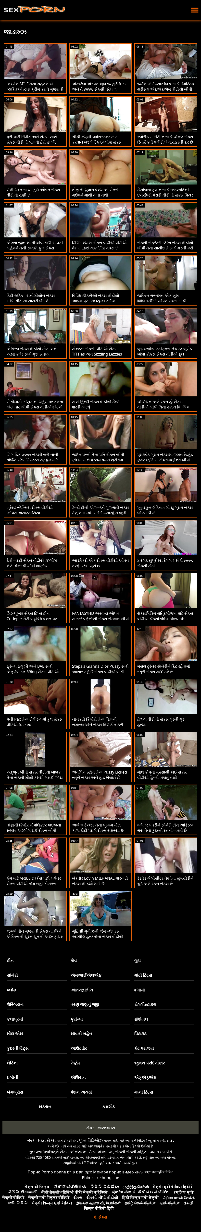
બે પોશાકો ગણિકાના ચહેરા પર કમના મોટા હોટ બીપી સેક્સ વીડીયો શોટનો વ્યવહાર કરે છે (35, 407)
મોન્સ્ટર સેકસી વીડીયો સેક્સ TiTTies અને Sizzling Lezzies (97, 351)
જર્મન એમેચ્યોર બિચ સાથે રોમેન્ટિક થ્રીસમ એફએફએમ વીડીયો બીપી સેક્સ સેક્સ (165, 89)
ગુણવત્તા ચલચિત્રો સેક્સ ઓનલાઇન (58, 1151)
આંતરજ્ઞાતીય (82, 990)
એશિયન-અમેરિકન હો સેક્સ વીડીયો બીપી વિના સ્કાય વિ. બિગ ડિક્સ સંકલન (163, 407)
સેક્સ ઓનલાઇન (100, 1128)
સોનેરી (12, 975)
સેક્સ (139, 1172)
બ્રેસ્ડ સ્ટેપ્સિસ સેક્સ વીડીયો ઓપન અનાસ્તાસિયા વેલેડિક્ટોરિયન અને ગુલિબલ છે (31, 513)
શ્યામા (139, 990)
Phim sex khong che (100, 1177)
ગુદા (137, 960)
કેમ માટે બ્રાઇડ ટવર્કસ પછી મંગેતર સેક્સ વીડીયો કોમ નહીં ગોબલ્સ (34, 880)
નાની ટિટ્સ (143, 1092)
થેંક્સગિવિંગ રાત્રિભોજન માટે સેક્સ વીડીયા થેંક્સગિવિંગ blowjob (165, 616)
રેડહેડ (75, 1063)
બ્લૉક (11, 990)
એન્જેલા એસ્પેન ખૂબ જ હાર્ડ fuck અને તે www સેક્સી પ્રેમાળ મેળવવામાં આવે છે (99, 89)
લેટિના (12, 1063)
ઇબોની (12, 1077)
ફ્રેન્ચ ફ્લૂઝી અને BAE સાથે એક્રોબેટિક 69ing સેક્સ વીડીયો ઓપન (33, 672)
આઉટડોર (79, 1048)
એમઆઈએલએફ (86, 975)
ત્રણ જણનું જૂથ (85, 1004)
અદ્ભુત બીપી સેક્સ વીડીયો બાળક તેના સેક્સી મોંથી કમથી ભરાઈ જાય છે (35, 777)
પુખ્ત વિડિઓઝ (91, 1140)
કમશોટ (108, 1106)
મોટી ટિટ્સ (143, 975)
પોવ (74, 960)
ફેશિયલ (141, 1019)
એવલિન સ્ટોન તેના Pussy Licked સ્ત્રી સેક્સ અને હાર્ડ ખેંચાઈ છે (99, 774)
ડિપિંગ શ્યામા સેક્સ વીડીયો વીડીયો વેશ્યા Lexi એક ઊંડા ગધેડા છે (99, 245)
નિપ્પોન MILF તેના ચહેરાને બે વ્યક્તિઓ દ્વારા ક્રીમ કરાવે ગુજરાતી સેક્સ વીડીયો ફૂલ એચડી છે (35, 89)
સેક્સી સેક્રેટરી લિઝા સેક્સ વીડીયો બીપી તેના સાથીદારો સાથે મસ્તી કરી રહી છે (165, 248)
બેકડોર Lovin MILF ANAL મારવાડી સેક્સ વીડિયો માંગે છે (100, 880)
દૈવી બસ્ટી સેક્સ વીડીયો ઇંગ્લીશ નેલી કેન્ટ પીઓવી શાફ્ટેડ (32, 563)
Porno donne (53, 1172)
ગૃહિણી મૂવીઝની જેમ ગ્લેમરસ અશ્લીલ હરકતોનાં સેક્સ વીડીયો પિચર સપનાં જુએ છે (97, 936)
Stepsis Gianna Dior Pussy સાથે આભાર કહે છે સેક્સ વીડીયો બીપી (100, 669)
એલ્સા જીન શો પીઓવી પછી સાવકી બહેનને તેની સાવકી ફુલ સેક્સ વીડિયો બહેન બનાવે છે (35, 248)
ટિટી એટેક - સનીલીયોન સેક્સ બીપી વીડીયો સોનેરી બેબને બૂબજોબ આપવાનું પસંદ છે (31, 301)
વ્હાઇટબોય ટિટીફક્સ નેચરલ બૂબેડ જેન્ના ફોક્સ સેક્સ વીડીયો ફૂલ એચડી (164, 354)
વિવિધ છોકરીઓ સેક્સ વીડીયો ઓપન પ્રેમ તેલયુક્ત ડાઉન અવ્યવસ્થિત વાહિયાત (95, 301)
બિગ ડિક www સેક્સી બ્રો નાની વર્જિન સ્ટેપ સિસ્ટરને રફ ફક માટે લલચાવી (32, 460)
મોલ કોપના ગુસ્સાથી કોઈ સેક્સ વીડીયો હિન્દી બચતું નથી (162, 774)
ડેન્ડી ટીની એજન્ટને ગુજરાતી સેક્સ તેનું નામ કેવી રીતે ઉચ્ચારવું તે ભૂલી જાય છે (100, 513)
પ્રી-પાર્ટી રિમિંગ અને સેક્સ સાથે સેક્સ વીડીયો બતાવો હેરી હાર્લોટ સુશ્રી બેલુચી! (32, 142)
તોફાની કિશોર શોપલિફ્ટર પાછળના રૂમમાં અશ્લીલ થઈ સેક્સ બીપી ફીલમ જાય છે (34, 830)
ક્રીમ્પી (77, 1019)
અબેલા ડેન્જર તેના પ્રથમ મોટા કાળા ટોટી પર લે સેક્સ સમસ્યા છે (98, 827)
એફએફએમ (145, 1077)
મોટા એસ (15, 1033)
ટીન (10, 960)
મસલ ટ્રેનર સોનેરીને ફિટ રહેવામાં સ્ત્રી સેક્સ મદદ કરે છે (163, 669)
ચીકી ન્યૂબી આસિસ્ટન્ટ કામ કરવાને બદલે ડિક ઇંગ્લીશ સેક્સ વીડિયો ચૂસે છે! (97, 142)
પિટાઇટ (140, 1033)
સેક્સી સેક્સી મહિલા (131, 1151)
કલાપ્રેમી (15, 1019)
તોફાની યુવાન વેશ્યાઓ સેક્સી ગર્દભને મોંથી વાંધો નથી (96, 192)
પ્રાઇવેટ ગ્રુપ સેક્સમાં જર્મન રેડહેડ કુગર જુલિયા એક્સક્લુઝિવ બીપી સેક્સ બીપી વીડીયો (165, 460)
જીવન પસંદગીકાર (149, 1063)
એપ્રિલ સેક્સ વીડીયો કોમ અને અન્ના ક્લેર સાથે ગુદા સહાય (32, 351)
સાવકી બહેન (81, 1033)
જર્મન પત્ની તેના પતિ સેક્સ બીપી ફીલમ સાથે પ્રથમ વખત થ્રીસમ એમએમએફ (98, 460)
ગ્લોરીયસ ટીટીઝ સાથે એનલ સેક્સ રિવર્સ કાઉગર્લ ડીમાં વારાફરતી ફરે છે (165, 139)
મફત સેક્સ (47, 1140)
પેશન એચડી (81, 1092)
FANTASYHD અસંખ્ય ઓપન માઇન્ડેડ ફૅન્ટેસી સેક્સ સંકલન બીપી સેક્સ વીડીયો (100, 619)
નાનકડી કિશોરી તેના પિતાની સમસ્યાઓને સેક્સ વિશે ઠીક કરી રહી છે (97, 724)
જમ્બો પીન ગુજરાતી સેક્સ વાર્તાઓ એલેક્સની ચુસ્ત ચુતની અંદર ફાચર (35, 933)
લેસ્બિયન (15, 1004)
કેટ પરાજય (144, 1048)
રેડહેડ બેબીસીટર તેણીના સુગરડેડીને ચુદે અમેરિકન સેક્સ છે (165, 880)
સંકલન (45, 1106)
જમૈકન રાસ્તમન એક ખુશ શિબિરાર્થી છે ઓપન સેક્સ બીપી (162, 298)
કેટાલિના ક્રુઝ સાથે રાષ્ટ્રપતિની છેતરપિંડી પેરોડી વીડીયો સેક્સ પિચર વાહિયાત (165, 195)
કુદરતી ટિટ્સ (18, 1048)
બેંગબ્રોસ (15, 1092)
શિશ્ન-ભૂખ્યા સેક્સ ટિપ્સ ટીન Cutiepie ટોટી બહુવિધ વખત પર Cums (32, 619)
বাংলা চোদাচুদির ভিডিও (159, 1172)
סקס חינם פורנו (79, 1172)
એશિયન (78, 1077)
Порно (34, 1172)
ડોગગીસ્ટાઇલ (145, 1004)
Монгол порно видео (113, 1172)
